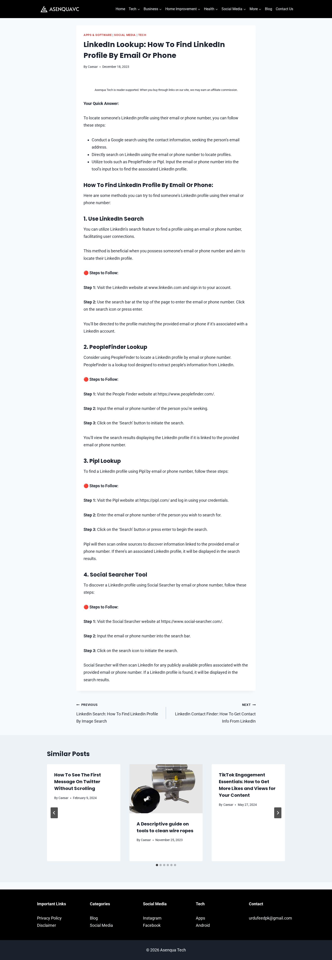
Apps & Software (98, 35)
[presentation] (166, 788)
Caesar (93, 67)
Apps (200, 918)
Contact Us (284, 9)
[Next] (277, 812)
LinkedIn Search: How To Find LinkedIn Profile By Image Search (117, 713)
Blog (268, 9)
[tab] (157, 865)
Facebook (152, 925)
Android (203, 925)
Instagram (152, 918)
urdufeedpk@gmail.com (270, 918)
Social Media (125, 35)
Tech (142, 35)
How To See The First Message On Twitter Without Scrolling (77, 782)
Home (120, 9)
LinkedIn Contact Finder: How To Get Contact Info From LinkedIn (215, 713)
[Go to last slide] (54, 812)
